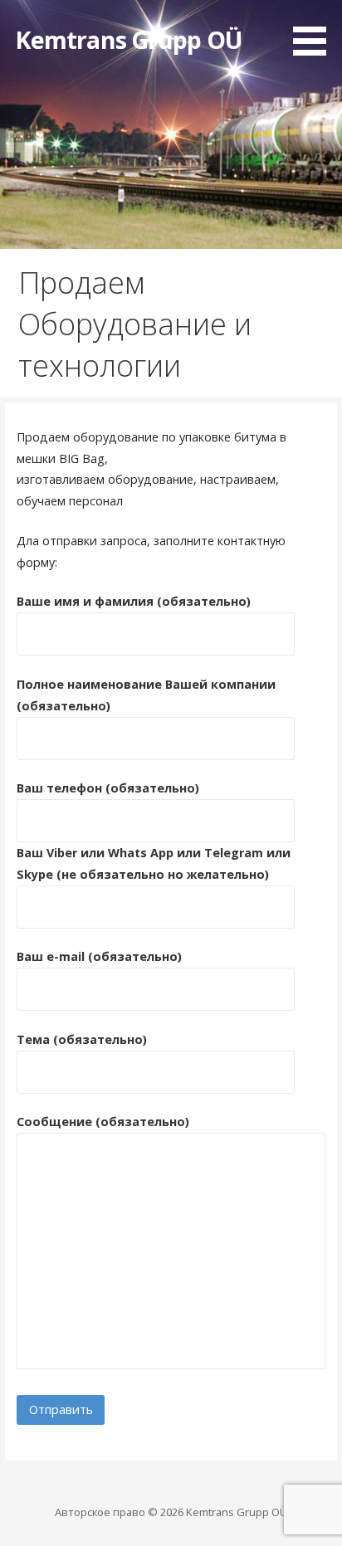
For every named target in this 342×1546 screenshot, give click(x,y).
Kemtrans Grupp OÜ (128, 39)
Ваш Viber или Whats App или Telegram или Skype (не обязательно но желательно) (154, 863)
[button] (315, 30)
